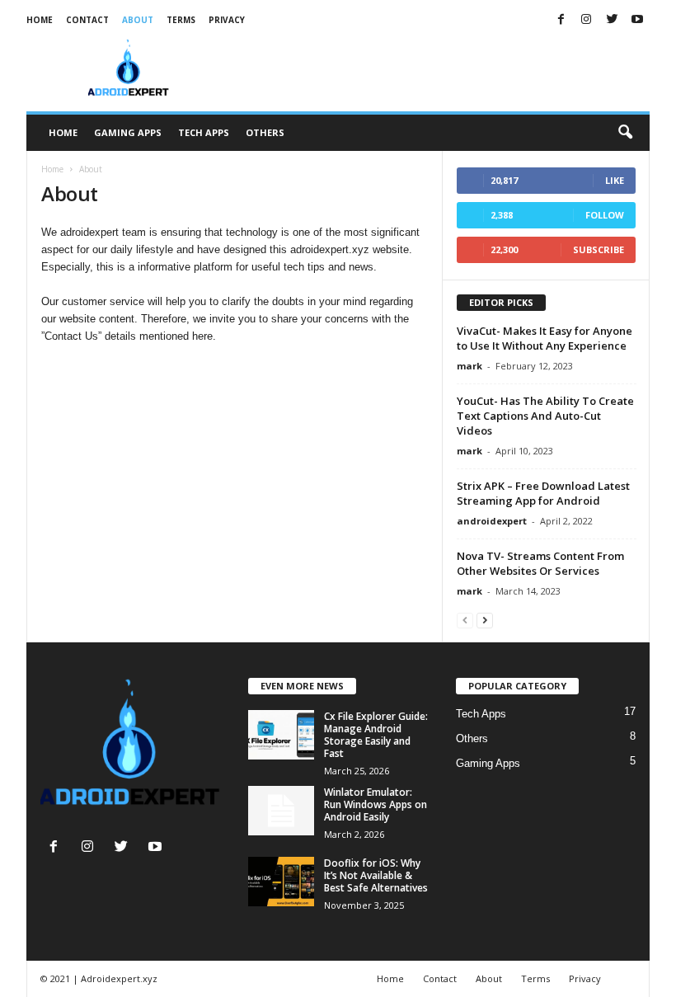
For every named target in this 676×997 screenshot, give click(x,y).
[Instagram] (586, 20)
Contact (87, 20)
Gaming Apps (128, 132)
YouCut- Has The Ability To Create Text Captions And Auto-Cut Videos (545, 415)
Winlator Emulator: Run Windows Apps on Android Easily (375, 804)
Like (614, 180)
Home (39, 20)
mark (469, 366)
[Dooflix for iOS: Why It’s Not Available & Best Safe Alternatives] (281, 881)
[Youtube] (637, 20)
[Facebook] (560, 20)
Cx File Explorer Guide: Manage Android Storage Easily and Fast (376, 734)
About (137, 20)
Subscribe (598, 249)
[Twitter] (612, 20)
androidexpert (492, 521)
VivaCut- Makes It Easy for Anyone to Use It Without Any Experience (544, 338)
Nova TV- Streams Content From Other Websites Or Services (540, 563)
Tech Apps (203, 132)
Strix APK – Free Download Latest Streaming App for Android (543, 493)
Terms (181, 20)
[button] (625, 133)
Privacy (227, 20)
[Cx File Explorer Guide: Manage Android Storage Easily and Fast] (281, 735)
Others (265, 132)
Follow (604, 215)
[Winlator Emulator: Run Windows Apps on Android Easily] (281, 810)
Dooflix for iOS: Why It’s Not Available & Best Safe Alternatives (376, 875)
